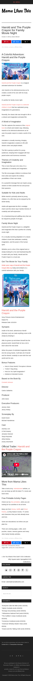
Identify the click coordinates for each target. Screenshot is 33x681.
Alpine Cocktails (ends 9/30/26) (12, 608)
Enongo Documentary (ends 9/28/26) (14, 611)
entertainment (18, 488)
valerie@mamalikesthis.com (15, 582)
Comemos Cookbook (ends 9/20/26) (13, 621)
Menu (18, 2)
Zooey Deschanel (19, 547)
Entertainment (11, 545)
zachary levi (12, 547)
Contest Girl (5, 644)
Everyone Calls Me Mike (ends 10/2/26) (14, 605)
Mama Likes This (16, 11)
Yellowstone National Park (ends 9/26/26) (15, 613)
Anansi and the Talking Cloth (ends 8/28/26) (16, 629)
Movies (18, 545)
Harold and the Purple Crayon (11, 83)
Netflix (19, 509)
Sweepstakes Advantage (16, 644)
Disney (13, 509)
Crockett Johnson (7, 382)
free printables (15, 502)
